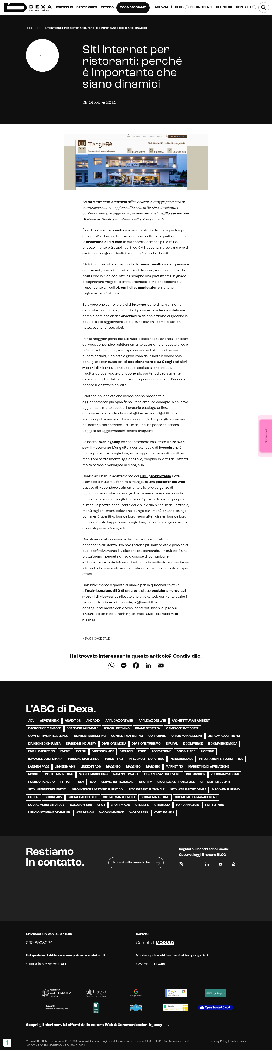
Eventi (65, 751)
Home (29, 28)
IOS (240, 759)
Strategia (162, 805)
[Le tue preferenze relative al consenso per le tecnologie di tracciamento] (7, 1043)
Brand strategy (148, 728)
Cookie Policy (238, 1041)
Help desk (224, 7)
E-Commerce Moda (222, 743)
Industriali (114, 759)
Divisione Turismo (146, 743)
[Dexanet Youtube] (220, 865)
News (86, 638)
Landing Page (38, 766)
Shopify (145, 782)
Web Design (85, 812)
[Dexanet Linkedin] (207, 865)
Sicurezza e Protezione (176, 782)
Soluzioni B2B (81, 805)
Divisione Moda (114, 743)
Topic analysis (187, 805)
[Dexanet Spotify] (233, 865)
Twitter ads (214, 805)
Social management (119, 797)
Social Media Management (196, 797)
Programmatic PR (225, 774)
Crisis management (186, 736)
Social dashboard (83, 797)
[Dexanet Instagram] (181, 865)
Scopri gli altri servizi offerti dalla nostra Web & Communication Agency (94, 1025)
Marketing (174, 766)
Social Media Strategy (46, 805)
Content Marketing (90, 736)
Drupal (172, 743)
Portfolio (64, 7)
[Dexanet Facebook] (194, 865)
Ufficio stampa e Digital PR (49, 812)
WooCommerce (111, 812)
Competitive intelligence (48, 736)
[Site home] (28, 7)
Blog (39, 28)
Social (33, 797)
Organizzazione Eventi (162, 774)
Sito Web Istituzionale (188, 789)
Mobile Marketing (59, 774)
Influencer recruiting (146, 759)
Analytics (73, 720)
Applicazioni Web (119, 720)
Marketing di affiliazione (208, 766)
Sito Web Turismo (226, 789)
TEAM (159, 964)
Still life (142, 805)
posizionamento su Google (151, 362)
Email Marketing (41, 751)
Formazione (161, 751)
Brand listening (117, 728)
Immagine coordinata (45, 759)
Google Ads (186, 751)
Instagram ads (181, 759)
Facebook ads (103, 751)
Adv (31, 720)
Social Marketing (155, 797)
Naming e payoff (126, 774)
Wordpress (138, 812)
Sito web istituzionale (147, 789)
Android (93, 720)
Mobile (33, 774)
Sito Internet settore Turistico (97, 789)
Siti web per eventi (215, 782)
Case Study (103, 638)
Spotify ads (120, 805)
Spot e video (86, 7)
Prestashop (195, 774)
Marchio (153, 766)
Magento (113, 766)
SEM (81, 782)
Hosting (207, 751)
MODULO (165, 943)
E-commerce (193, 743)
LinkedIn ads (65, 766)
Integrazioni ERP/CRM (216, 759)
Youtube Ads (164, 812)
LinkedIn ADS (91, 766)
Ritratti (66, 782)
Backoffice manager (44, 728)
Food (142, 751)
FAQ (62, 964)
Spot (101, 805)
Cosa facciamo (133, 7)
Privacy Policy (219, 1041)
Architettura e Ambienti (191, 720)
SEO (93, 782)
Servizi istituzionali (117, 782)
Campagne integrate (182, 728)
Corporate (157, 736)
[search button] (264, 7)
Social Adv (53, 797)
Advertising (49, 720)
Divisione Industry (81, 743)
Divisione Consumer (44, 743)
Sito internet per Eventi (47, 789)
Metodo (107, 7)
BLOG (221, 855)
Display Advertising (224, 736)
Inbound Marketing (83, 759)
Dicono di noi (201, 7)
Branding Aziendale (82, 728)
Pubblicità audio (41, 782)
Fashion (126, 751)
